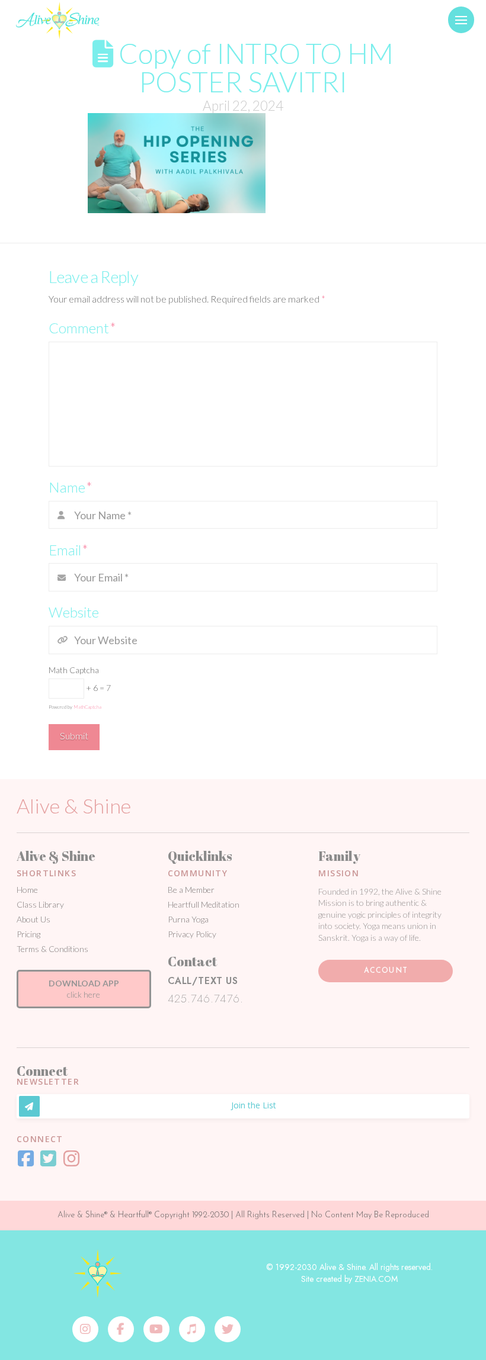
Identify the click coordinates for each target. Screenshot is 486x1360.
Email (68, 549)
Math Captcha (74, 670)
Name (70, 487)
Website (74, 611)
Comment (82, 327)
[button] (461, 20)
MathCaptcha (87, 707)
